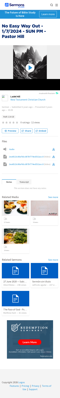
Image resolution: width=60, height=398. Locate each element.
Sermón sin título (41, 281)
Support (33, 389)
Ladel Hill (15, 96)
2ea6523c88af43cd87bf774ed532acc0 (29, 156)
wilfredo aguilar (39, 284)
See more (53, 197)
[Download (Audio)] (54, 149)
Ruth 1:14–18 (8, 116)
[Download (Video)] (54, 156)
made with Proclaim (47, 93)
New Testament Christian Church (27, 99)
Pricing (25, 385)
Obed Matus (9, 284)
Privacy (35, 385)
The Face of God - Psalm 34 (17, 309)
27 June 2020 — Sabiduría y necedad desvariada (27, 281)
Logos (21, 382)
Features (14, 385)
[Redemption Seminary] (30, 339)
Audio (11, 149)
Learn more (48, 14)
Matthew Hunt (9, 312)
